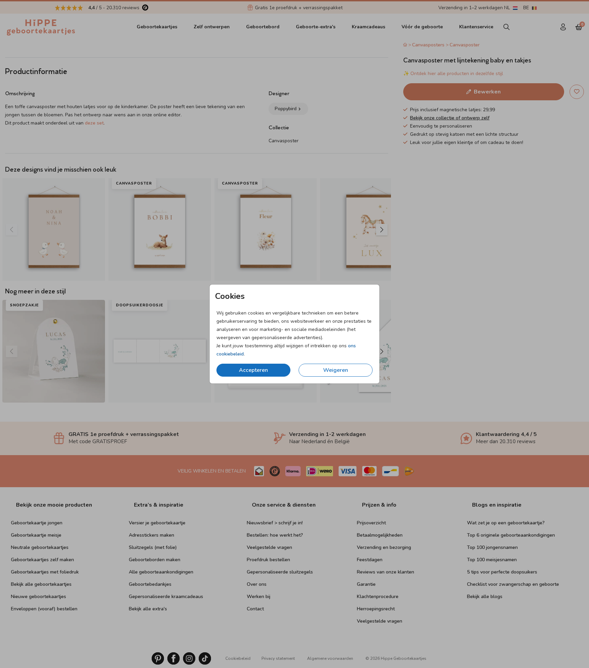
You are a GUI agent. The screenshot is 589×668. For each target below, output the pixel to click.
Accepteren (253, 370)
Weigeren (335, 370)
